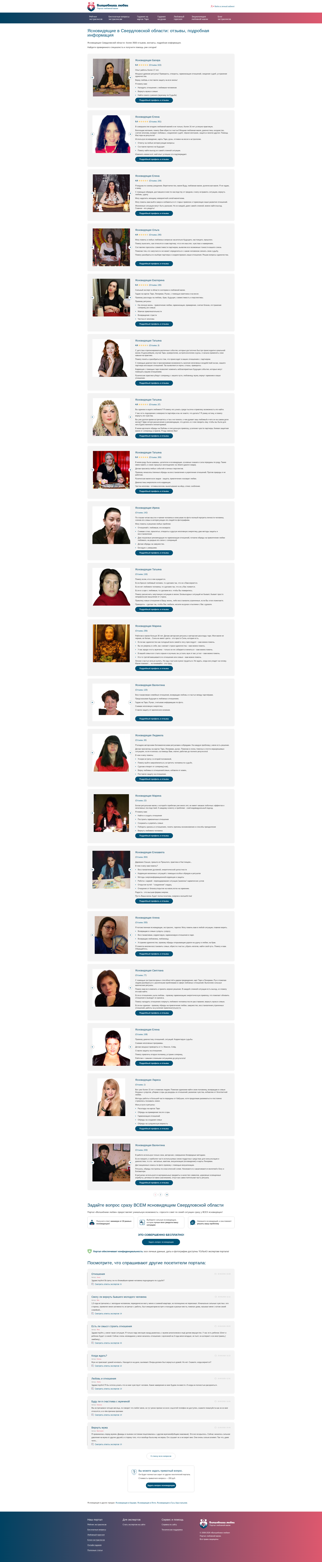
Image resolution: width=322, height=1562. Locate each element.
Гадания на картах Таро (143, 17)
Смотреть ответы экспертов (107, 1284)
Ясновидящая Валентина (150, 685)
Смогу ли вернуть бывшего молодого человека (118, 1296)
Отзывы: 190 (155, 285)
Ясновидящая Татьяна (148, 340)
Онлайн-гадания (94, 1545)
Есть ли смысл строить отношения (111, 1326)
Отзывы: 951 (155, 121)
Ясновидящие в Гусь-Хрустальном (172, 1503)
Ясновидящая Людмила (149, 735)
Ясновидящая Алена (147, 917)
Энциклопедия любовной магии (200, 17)
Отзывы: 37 (155, 404)
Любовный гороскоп (179, 17)
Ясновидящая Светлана (149, 970)
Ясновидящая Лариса (148, 1079)
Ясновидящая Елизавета (149, 852)
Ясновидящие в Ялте (146, 1503)
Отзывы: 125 (141, 690)
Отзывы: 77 (141, 975)
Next (130, 77)
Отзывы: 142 (141, 512)
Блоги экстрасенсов (96, 1540)
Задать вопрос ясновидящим (161, 1242)
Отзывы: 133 (141, 574)
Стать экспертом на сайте (134, 1524)
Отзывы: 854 (141, 857)
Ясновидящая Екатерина (149, 280)
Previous (92, 77)
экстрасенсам (119, 17)
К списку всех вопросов (161, 1456)
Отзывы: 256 (141, 631)
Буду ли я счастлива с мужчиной (110, 1401)
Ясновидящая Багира (147, 60)
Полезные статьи (95, 1550)
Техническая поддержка (172, 1530)
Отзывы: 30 (141, 740)
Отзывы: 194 (155, 181)
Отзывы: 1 (140, 1084)
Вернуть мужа (99, 1427)
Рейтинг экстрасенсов (95, 17)
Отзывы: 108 (141, 1034)
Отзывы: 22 (141, 800)
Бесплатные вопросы (96, 1530)
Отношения (98, 1274)
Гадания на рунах (161, 17)
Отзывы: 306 (155, 457)
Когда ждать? (99, 1355)
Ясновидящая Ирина (147, 507)
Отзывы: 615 (155, 65)
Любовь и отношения (103, 1378)
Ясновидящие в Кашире (126, 1503)
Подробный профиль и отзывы (154, 100)
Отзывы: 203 (141, 1150)
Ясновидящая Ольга (147, 230)
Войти (225, 6)
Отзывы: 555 (141, 922)
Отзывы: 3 (154, 345)
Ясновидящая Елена (147, 116)
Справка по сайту (169, 1524)
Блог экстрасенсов (224, 17)
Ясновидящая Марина (148, 626)
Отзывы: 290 (155, 235)
